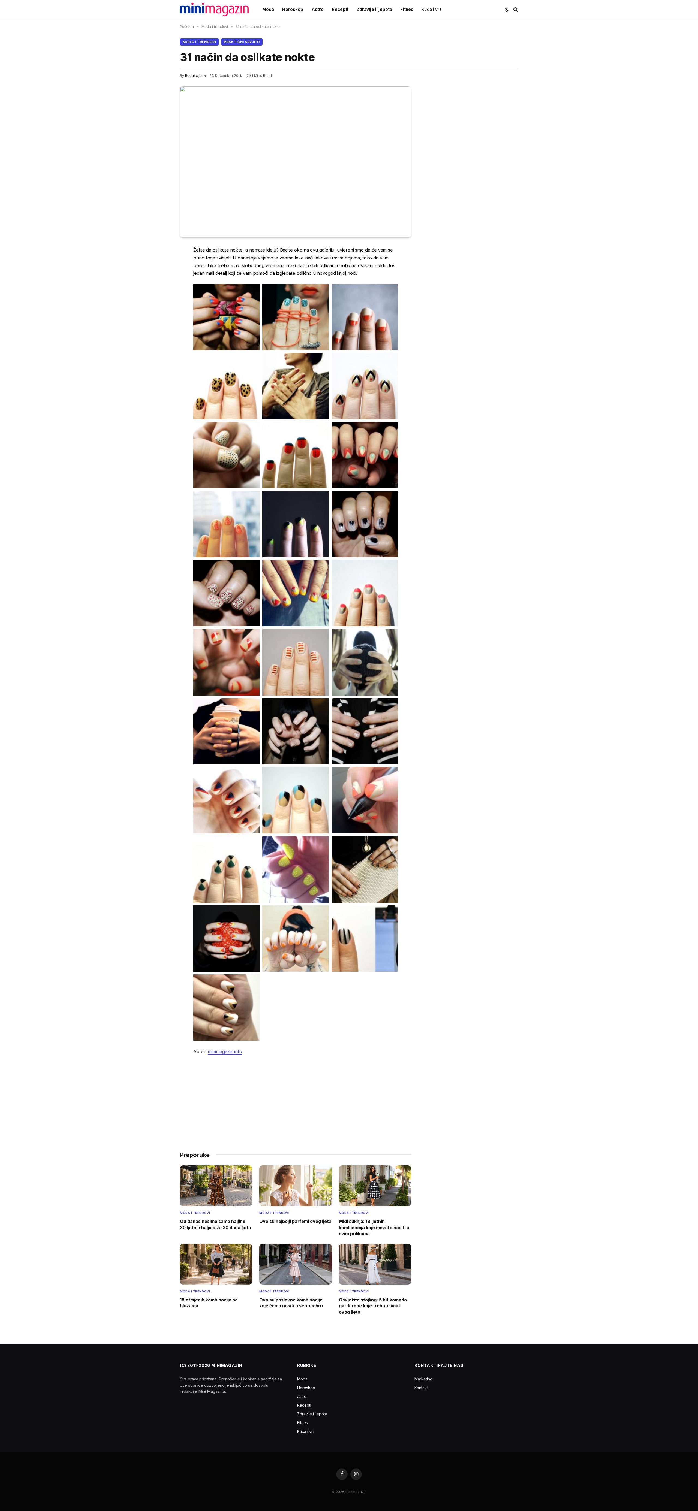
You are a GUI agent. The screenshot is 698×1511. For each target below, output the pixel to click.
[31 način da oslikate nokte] (295, 161)
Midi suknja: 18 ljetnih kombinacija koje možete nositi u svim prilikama (374, 1227)
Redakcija (193, 75)
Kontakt (421, 1387)
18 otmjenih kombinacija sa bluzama (209, 1302)
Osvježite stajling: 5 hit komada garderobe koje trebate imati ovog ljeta (373, 1306)
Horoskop (292, 9)
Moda (268, 9)
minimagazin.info (225, 1051)
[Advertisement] (295, 1100)
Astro (318, 9)
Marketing (423, 1379)
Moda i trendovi (199, 42)
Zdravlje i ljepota (374, 9)
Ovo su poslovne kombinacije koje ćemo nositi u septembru (291, 1302)
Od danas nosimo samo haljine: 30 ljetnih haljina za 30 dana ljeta (215, 1224)
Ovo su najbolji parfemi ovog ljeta (295, 1221)
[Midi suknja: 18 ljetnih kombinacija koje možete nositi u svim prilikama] (375, 1185)
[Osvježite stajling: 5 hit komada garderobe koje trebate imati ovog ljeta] (375, 1264)
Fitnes (406, 9)
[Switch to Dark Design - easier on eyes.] (506, 9)
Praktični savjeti (242, 42)
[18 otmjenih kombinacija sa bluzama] (216, 1264)
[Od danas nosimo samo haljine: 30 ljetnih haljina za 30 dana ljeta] (216, 1185)
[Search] (515, 10)
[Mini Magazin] (214, 9)
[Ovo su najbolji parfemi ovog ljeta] (295, 1185)
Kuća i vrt (431, 9)
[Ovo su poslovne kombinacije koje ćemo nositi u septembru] (295, 1264)
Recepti (340, 9)
